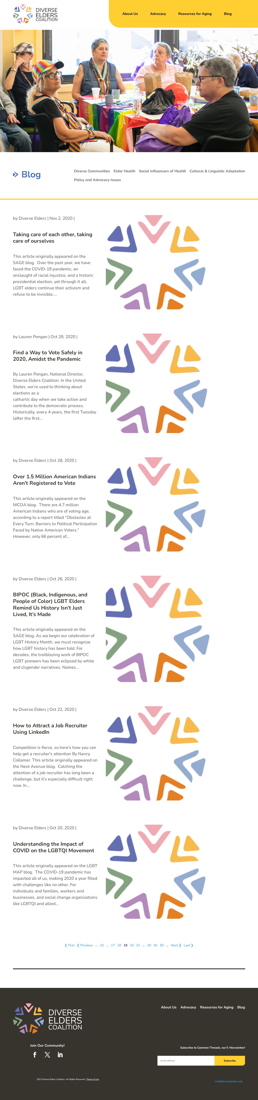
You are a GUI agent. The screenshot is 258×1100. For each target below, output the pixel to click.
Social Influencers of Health (162, 171)
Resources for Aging (195, 13)
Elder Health (124, 171)
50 (162, 945)
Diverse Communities (92, 171)
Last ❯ (188, 945)
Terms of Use (93, 1079)
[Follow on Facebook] (34, 1054)
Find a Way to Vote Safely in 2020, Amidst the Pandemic (47, 356)
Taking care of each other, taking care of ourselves (52, 238)
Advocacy (158, 13)
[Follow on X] (47, 1054)
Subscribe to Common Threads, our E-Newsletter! (212, 1048)
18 (119, 945)
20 (132, 945)
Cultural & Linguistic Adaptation (217, 171)
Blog (228, 13)
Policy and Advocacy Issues (97, 179)
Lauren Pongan (33, 337)
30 (149, 945)
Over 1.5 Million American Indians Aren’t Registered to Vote (54, 480)
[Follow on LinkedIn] (60, 1054)
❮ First (69, 945)
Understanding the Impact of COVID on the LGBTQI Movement (53, 847)
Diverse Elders (32, 218)
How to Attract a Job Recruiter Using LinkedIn (50, 729)
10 (102, 945)
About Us (130, 13)
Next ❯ (176, 945)
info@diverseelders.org (228, 1081)
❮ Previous (85, 945)
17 (113, 945)
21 (138, 945)
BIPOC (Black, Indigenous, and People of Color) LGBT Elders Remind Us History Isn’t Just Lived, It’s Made (50, 604)
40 (155, 945)
